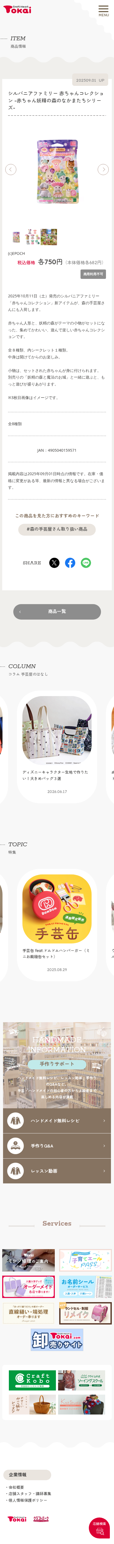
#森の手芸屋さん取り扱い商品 (57, 529)
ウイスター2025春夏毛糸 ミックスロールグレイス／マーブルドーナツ (56, 960)
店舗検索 (99, 1524)
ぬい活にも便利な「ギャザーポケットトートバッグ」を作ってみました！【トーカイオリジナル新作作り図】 (55, 785)
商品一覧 (57, 611)
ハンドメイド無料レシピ (55, 1120)
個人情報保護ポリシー (28, 1500)
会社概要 (16, 1487)
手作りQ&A (42, 1145)
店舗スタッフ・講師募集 (30, 1493)
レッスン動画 (44, 1170)
